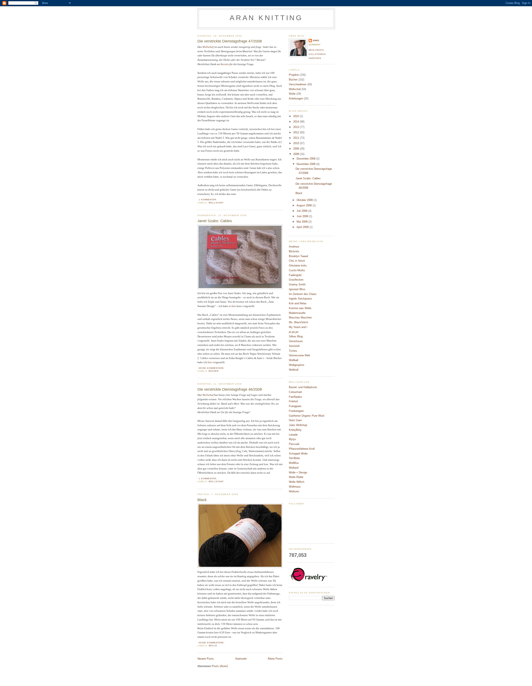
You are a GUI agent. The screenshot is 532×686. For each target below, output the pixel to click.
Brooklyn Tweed (298, 256)
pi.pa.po (293, 331)
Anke (316, 40)
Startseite (241, 658)
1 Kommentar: (208, 199)
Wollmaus (295, 486)
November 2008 (306, 164)
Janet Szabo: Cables (214, 221)
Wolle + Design (298, 472)
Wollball (293, 360)
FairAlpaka (295, 396)
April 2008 (303, 227)
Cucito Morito (297, 270)
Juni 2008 (303, 216)
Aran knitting (266, 18)
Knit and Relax (298, 303)
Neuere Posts (205, 658)
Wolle (213, 645)
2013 (296, 127)
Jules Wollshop (298, 425)
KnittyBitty (295, 429)
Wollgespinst (296, 365)
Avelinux (294, 246)
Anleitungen (296, 98)
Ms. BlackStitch (298, 322)
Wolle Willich (296, 481)
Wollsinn (294, 491)
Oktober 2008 (305, 200)
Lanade (293, 434)
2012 (296, 132)
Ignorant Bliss (297, 289)
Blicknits (294, 251)
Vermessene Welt (299, 355)
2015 (296, 116)
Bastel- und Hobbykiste (303, 387)
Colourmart (295, 392)
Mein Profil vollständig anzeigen (317, 54)
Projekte (294, 74)
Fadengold (295, 275)
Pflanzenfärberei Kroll (302, 448)
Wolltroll (293, 369)
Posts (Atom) (220, 666)
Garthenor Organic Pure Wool (306, 415)
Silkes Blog (296, 336)
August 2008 (305, 205)
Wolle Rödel (296, 477)
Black (202, 500)
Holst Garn (295, 420)
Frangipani (295, 406)
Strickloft (294, 346)
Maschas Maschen (300, 317)
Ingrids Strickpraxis (300, 298)
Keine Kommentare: (212, 368)
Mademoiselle (297, 313)
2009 (296, 148)
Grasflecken (296, 279)
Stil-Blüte (294, 458)
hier (234, 306)
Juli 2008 (302, 210)
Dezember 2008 (306, 158)
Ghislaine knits (298, 265)
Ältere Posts (275, 658)
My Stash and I (298, 327)
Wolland (293, 467)
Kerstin (224, 64)
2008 (296, 154)
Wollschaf (216, 203)
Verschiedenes (298, 84)
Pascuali (294, 444)
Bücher (214, 371)
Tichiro (293, 350)
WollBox (294, 462)
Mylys (292, 439)
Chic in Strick (297, 260)
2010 (296, 143)
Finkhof (293, 401)
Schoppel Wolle (298, 453)
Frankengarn (296, 410)
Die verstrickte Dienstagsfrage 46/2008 (229, 389)
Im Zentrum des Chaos (302, 294)
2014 (296, 121)
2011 (296, 137)
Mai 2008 (302, 221)
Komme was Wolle (300, 308)
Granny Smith (297, 284)
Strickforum (296, 341)
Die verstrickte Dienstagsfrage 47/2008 (229, 41)
